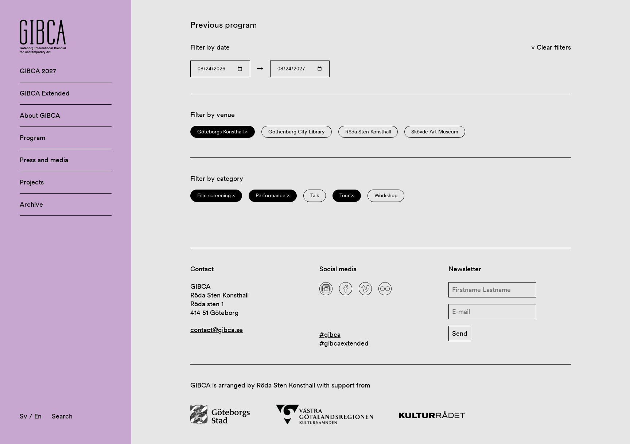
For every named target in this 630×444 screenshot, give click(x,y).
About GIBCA (40, 115)
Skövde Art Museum (434, 132)
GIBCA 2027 (38, 71)
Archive (31, 204)
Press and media (44, 160)
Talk (314, 195)
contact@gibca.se (216, 330)
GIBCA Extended (45, 93)
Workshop (385, 195)
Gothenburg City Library (296, 132)
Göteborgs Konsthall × (222, 132)
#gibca (330, 334)
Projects (32, 182)
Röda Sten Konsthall (368, 132)
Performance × (273, 195)
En (38, 416)
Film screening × (216, 195)
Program (32, 137)
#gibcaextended (344, 343)
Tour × (346, 195)
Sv (23, 416)
